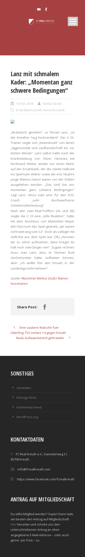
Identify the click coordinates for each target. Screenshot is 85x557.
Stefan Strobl (52, 104)
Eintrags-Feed (26, 397)
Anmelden (24, 388)
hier (13, 524)
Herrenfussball (53, 110)
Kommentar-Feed (29, 407)
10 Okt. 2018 (24, 104)
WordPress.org (27, 417)
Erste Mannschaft (28, 110)
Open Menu (73, 21)
